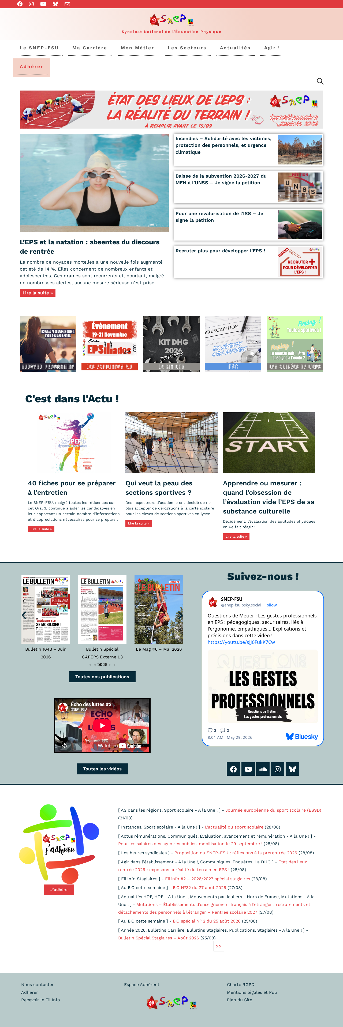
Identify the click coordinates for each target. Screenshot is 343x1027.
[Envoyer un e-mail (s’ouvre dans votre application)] (67, 4)
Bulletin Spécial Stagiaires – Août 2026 (158, 937)
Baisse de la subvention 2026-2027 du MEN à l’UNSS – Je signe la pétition (221, 179)
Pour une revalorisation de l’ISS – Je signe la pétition (219, 217)
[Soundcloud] (263, 769)
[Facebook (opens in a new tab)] (21, 4)
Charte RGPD (241, 984)
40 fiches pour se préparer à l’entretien (72, 487)
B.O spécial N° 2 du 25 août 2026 (207, 921)
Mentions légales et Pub (252, 992)
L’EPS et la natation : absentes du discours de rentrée (89, 246)
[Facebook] (233, 769)
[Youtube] (248, 769)
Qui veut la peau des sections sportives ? (158, 487)
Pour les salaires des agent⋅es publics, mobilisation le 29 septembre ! (190, 843)
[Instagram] (277, 769)
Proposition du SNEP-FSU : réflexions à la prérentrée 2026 (235, 852)
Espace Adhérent (141, 984)
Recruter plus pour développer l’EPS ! (220, 250)
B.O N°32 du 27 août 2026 (199, 887)
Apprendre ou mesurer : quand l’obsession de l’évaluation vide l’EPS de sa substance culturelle (268, 497)
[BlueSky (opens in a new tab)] (55, 4)
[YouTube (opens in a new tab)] (43, 4)
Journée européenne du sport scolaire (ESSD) (273, 810)
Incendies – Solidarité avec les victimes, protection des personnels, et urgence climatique (223, 145)
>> (219, 946)
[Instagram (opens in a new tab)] (31, 4)
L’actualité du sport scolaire (234, 827)
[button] (24, 615)
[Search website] (320, 82)
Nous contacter (37, 984)
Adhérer (29, 992)
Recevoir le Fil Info (40, 999)
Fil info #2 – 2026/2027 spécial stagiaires (207, 878)
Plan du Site (239, 999)
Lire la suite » (38, 292)
